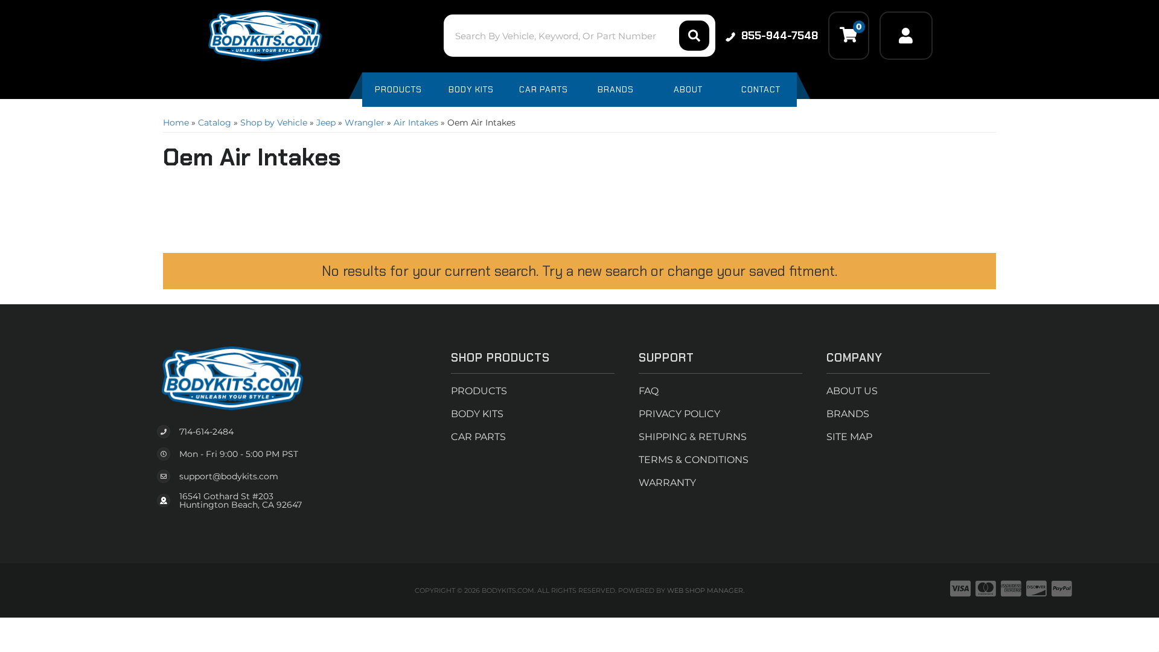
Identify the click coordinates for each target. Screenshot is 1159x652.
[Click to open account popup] (906, 35)
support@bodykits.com (228, 476)
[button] (579, 35)
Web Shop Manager (705, 590)
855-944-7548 (779, 35)
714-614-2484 (206, 431)
